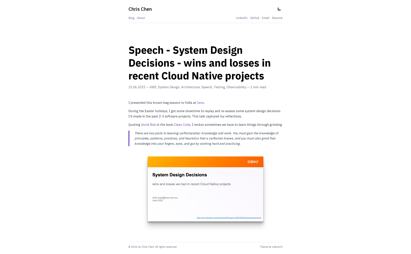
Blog (131, 18)
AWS (153, 87)
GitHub (254, 18)
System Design (169, 87)
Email (265, 18)
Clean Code (182, 124)
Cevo (200, 102)
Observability (236, 87)
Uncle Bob (148, 124)
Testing (219, 87)
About (141, 18)
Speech (206, 87)
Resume (277, 18)
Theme (264, 246)
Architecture (190, 87)
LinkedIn (242, 18)
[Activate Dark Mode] (279, 9)
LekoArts (277, 246)
